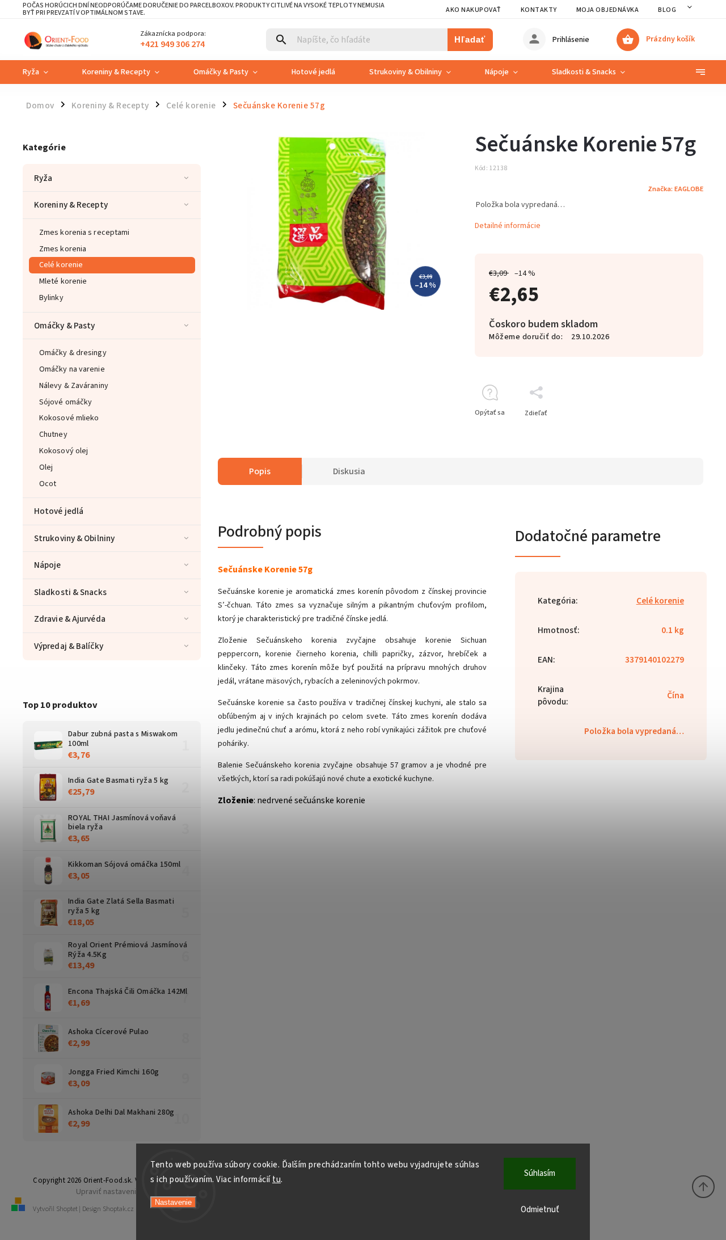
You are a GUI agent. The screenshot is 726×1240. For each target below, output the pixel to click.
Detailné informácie (508, 225)
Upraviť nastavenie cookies (123, 1191)
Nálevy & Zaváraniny (73, 385)
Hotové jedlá (58, 511)
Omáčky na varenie (72, 369)
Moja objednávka (607, 10)
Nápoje (47, 565)
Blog (667, 10)
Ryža (43, 178)
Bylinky (51, 297)
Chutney (53, 434)
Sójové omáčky (65, 402)
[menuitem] (44, 72)
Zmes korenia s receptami (84, 232)
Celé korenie (61, 265)
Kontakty (539, 10)
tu (276, 1180)
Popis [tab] (260, 471)
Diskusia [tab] (349, 471)
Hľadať (470, 39)
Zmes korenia (62, 249)
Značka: (675, 189)
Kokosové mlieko (69, 418)
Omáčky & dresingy (73, 352)
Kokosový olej (63, 451)
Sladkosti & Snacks (70, 592)
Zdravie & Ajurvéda (69, 619)
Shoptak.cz (118, 1209)
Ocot (47, 484)
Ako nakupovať (473, 10)
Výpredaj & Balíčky (68, 646)
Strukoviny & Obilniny (74, 538)
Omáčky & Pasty (64, 325)
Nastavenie (173, 1202)
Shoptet (67, 1209)
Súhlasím (539, 1173)
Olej (46, 467)
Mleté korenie (63, 281)
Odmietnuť (540, 1210)
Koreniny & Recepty (71, 205)
